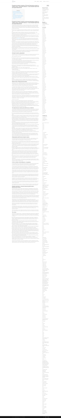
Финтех (43, 409)
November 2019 (44, 112)
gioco (43, 235)
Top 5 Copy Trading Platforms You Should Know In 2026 (45, 345)
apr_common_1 (44, 160)
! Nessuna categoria (44, 116)
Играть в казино (44, 384)
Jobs (42, 260)
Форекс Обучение (44, 411)
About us (38, 1)
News (43, 295)
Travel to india (44, 347)
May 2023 (43, 67)
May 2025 (43, 44)
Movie (43, 292)
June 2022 (43, 79)
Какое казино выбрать (44, 394)
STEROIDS (43, 339)
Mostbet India (44, 277)
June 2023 (43, 66)
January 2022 (43, 85)
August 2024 (43, 53)
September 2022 (44, 76)
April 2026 (43, 32)
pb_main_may (44, 317)
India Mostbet (44, 251)
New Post (43, 294)
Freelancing (43, 221)
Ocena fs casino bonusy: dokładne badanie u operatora (45, 12)
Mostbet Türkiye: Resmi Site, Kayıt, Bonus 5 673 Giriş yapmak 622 (45, 288)
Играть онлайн (44, 385)
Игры (43, 386)
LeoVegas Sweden (44, 266)
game (43, 225)
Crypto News (43, 192)
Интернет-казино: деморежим (16, 11)
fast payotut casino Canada (45, 211)
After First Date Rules (44, 154)
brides (43, 177)
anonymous (43, 159)
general (43, 228)
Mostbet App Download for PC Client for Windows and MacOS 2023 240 (45, 273)
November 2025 (44, 38)
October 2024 (44, 51)
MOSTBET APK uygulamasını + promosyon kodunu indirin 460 (45, 270)
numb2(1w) (43, 303)
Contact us (44, 1)
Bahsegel (43, 162)
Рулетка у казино (44, 406)
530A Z (43, 146)
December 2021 (44, 86)
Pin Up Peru (43, 321)
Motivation (43, 291)
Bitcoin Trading (44, 170)
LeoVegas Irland (44, 265)
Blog (47, 1)
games (43, 226)
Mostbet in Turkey (44, 276)
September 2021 (44, 89)
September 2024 (44, 52)
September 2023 (44, 63)
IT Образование (44, 255)
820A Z (43, 151)
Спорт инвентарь (44, 407)
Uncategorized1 (44, 355)
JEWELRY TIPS (44, 259)
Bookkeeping (43, 176)
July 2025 (43, 42)
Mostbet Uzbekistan (44, 290)
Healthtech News (44, 239)
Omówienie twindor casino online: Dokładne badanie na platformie (45, 10)
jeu (42, 257)
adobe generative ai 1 (44, 153)
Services (41, 1)
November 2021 (44, 87)
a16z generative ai (44, 152)
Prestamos (43, 323)
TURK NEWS (43, 348)
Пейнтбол (43, 401)
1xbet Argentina (44, 135)
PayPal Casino (44, 316)
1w (42, 131)
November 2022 (44, 74)
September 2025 (44, 40)
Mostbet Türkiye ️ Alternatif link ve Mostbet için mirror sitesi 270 (45, 285)
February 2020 (44, 110)
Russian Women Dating (45, 326)
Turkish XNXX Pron (44, 349)
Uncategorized (44, 354)
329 (42, 143)
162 (42, 130)
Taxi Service (43, 340)
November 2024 (44, 50)
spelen (43, 332)
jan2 (42, 256)
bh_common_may (44, 169)
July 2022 (43, 78)
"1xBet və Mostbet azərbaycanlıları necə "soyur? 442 (44, 120)
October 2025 (44, 39)
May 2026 (43, 31)
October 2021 (44, 88)
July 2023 (43, 65)
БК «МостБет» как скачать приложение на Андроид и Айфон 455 (45, 376)
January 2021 (43, 98)
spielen (43, 335)
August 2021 (43, 90)
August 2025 (43, 41)
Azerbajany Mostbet (44, 161)
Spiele (43, 334)
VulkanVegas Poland (44, 369)
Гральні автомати (44, 381)
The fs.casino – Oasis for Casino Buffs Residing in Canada (45, 15)
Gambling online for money (45, 224)
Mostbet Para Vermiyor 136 (45, 278)
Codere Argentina (44, 182)
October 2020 (44, 101)
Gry (42, 236)
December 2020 (44, 99)
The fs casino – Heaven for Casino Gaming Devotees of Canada (45, 18)
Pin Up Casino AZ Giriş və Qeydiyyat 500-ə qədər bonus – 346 (45, 319)
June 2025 (43, 43)
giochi (43, 234)
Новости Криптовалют (44, 398)
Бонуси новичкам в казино (45, 378)
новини (43, 396)
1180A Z (43, 124)
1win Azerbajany (44, 132)
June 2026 (43, 30)
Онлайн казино (44, 400)
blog (42, 171)
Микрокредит (43, 395)
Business (43, 179)
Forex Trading (44, 220)
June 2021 (43, 92)
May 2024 (43, 55)
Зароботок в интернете (45, 383)
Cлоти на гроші (44, 195)
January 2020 (43, 111)
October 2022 (44, 75)
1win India (43, 133)
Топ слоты (14, 18)
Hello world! (43, 25)
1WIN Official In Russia (45, 134)
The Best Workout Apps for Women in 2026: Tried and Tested (45, 343)
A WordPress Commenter (45, 24)
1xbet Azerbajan (44, 136)
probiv (43, 324)
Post (42, 322)
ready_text (43, 325)
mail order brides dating (45, 268)
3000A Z (43, 142)
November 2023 (44, 61)
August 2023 (43, 64)
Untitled (43, 20)
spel (42, 331)
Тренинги (43, 408)
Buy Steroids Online (44, 180)
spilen (43, 336)
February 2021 (44, 97)
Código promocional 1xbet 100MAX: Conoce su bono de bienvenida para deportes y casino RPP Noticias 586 (45, 187)
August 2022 (43, 77)
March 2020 (43, 109)
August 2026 (43, 28)
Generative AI (44, 229)
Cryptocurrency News (44, 194)
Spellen (43, 333)
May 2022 (43, 80)
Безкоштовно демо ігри (45, 374)
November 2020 (44, 100)
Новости (43, 397)
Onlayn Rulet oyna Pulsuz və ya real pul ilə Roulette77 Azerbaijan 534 (45, 307)
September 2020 (44, 102)
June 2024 (43, 54)
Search (48, 5)
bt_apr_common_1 (44, 178)
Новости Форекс (44, 399)
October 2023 (44, 62)
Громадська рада (44, 382)
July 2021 (43, 91)
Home (35, 1)
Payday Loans (44, 315)
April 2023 (43, 68)
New (42, 293)
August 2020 (43, 103)
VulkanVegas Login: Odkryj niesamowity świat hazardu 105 (45, 367)
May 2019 (43, 113)
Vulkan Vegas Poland (44, 365)
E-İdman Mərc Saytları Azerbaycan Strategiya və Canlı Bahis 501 (45, 204)
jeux (42, 258)
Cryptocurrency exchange (45, 193)
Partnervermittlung (44, 314)
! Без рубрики (43, 117)
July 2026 (43, 29)
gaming (43, 227)
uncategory (43, 356)
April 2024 (43, 56)
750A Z (43, 150)
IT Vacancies (43, 254)
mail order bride (44, 267)
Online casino (44, 308)
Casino (43, 181)
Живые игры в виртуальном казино (17, 12)
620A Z (43, 149)
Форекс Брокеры (44, 410)
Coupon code (43, 191)
